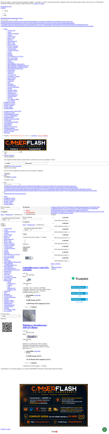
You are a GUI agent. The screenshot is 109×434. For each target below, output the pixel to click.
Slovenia (43, 26)
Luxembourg (27, 24)
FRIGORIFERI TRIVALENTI (15, 64)
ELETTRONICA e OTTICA (15, 56)
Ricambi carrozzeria (12, 46)
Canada (55, 21)
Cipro (63, 21)
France (20, 23)
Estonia (13, 23)
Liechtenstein (15, 24)
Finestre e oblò (8, 107)
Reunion (15, 26)
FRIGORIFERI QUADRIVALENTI (17, 67)
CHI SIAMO (7, 120)
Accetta (9, 6)
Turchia (75, 26)
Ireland (66, 23)
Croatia (67, 21)
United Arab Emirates (88, 26)
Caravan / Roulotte (12, 47)
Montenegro (61, 24)
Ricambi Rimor (11, 85)
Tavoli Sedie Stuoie (12, 94)
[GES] (28, 282)
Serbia (30, 26)
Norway (82, 24)
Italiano (3, 18)
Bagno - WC (10, 38)
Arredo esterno (11, 36)
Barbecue (10, 39)
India (63, 23)
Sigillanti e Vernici (12, 91)
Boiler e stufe (11, 42)
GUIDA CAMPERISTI (10, 116)
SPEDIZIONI (8, 125)
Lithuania (21, 24)
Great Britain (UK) (43, 23)
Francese (11, 18)
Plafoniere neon (11, 289)
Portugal (11, 26)
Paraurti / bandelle (9, 105)
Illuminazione (11, 79)
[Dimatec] (32, 338)
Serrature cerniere (12, 90)
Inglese (7, 18)
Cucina (9, 52)
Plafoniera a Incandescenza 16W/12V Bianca (35, 326)
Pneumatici (10, 84)
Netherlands (68, 24)
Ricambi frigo (11, 70)
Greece (50, 23)
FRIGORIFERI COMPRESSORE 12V (18, 65)
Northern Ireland (75, 24)
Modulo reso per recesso (10, 126)
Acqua (9, 32)
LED (8, 286)
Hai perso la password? (15, 166)
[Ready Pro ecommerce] (54, 431)
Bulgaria (50, 21)
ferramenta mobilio (12, 59)
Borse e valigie (11, 44)
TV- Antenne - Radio (13, 99)
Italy (6, 24)
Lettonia (10, 24)
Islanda (70, 23)
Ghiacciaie (10, 73)
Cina (61, 21)
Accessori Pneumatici (13, 87)
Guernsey (54, 23)
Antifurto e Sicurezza (13, 33)
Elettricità (10, 55)
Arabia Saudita (13, 21)
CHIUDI (3, 8)
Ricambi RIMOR (8, 108)
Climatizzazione (11, 49)
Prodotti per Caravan (9, 104)
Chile (58, 21)
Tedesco (20, 18)
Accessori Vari (11, 30)
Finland (17, 23)
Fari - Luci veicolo (12, 58)
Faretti (9, 282)
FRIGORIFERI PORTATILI (15, 68)
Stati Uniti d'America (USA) (56, 26)
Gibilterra (35, 23)
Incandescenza (11, 283)
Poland (7, 26)
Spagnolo (15, 18)
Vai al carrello (12, 177)
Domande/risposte (9, 117)
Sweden (71, 26)
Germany (24, 23)
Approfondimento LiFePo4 (11, 114)
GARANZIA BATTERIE (11, 122)
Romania (20, 26)
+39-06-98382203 (34, 135)
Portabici (9, 88)
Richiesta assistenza (9, 128)
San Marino (26, 26)
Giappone (30, 23)
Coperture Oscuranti (12, 50)
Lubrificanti (10, 81)
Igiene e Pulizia (11, 78)
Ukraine (79, 26)
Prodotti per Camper (9, 102)
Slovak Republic (36, 26)
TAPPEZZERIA (12, 96)
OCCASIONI (11, 100)
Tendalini (10, 97)
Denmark (8, 23)
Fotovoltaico (10, 62)
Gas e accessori (11, 75)
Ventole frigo (10, 71)
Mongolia (55, 24)
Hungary (59, 23)
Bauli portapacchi (12, 41)
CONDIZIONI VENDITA (11, 129)
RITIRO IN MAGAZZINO (11, 119)
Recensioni (7, 132)
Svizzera (66, 26)
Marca (18, 218)
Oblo (8, 82)
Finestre (9, 61)
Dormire (9, 53)
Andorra (7, 21)
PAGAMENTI (8, 123)
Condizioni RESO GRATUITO (12, 111)
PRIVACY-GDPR (39, 3)
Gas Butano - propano (13, 76)
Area (3, 218)
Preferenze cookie (5, 429)
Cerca (2, 208)
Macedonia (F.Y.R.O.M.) (38, 24)
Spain (47, 26)
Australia (19, 21)
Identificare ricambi (9, 113)
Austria (24, 21)
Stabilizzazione (11, 93)
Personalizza (4, 6)
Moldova (50, 24)
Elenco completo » (56, 263)
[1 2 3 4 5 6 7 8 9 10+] (28, 307)
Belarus (28, 21)
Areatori (9, 35)
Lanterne (9, 285)
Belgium (32, 21)
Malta (46, 24)
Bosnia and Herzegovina (41, 21)
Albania (3, 21)
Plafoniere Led (11, 288)
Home (5, 29)
